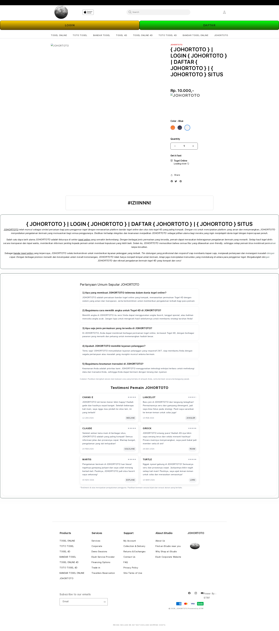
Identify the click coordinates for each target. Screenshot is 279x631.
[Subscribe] (104, 601)
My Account (130, 541)
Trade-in (96, 568)
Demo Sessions (99, 551)
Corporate (97, 546)
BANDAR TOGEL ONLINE (72, 573)
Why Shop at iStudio (166, 551)
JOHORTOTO (11, 229)
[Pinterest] (181, 182)
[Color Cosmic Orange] (172, 127)
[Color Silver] (187, 128)
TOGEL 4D (65, 551)
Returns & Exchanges (134, 551)
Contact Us (129, 557)
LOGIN (70, 25)
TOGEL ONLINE (67, 541)
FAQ (126, 562)
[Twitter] (177, 182)
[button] (59, 35)
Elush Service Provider (103, 557)
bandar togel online (23, 253)
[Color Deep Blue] (179, 127)
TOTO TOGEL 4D (68, 568)
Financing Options (101, 562)
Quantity (175, 139)
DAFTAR (209, 25)
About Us (160, 541)
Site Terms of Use (133, 573)
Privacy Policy (131, 568)
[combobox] (158, 12)
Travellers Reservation (103, 573)
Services (96, 541)
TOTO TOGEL (67, 546)
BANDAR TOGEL (68, 557)
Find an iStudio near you (168, 546)
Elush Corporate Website (168, 557)
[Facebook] (172, 182)
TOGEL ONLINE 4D (69, 562)
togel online (84, 239)
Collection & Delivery (134, 546)
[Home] (61, 12)
